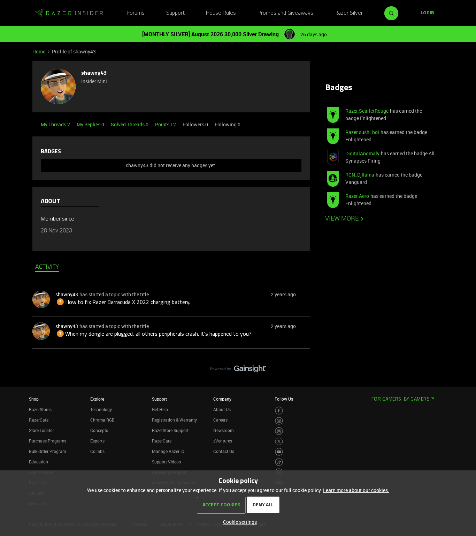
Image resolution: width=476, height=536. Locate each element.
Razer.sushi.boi (362, 132)
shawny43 (94, 73)
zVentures (222, 441)
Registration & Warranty (174, 420)
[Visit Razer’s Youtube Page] (279, 451)
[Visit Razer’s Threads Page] (279, 431)
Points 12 (166, 124)
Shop (34, 399)
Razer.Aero (357, 196)
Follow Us (284, 399)
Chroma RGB (102, 420)
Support (175, 13)
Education (38, 461)
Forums (136, 13)
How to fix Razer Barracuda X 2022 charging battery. (122, 302)
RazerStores (40, 409)
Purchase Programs (47, 441)
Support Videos (166, 461)
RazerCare (161, 441)
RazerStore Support (170, 430)
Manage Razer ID (168, 451)
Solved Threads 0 (130, 124)
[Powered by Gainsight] (238, 370)
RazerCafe (38, 420)
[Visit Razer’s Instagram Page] (279, 421)
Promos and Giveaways (285, 13)
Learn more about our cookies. (356, 490)
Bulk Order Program (47, 451)
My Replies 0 (91, 124)
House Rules (221, 13)
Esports (97, 441)
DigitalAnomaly (362, 153)
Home (38, 51)
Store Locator (41, 430)
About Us (222, 409)
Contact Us (223, 451)
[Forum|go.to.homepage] (69, 13)
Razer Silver (349, 13)
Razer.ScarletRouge (367, 110)
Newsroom (223, 430)
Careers (220, 420)
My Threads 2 (56, 124)
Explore (97, 399)
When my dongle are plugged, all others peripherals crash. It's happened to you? (153, 334)
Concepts (99, 430)
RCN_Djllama (359, 174)
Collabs (97, 451)
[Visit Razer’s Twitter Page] (279, 441)
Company (222, 399)
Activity (47, 267)
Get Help (160, 409)
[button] (427, 13)
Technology (101, 409)
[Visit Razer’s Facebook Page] (279, 410)
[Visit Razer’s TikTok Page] (279, 462)
